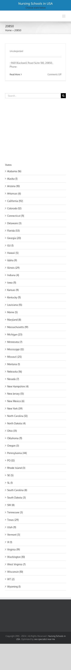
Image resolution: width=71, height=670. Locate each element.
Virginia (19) (13, 549)
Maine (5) (12, 312)
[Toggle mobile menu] (64, 16)
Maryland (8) (14, 319)
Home (8, 30)
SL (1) (10, 482)
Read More (15, 74)
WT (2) (10, 579)
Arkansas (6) (14, 193)
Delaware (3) (14, 223)
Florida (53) (13, 230)
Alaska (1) (12, 178)
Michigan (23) (14, 334)
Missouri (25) (14, 356)
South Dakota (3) (16, 497)
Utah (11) (11, 527)
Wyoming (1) (14, 586)
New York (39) (14, 408)
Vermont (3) (13, 534)
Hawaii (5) (12, 252)
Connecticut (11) (15, 215)
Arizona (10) (13, 186)
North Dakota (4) (16, 423)
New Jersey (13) (15, 393)
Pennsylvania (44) (17, 453)
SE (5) (10, 475)
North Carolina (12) (17, 415)
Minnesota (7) (14, 341)
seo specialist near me (44, 639)
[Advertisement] (34, 130)
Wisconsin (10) (15, 571)
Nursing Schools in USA (35, 3)
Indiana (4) (13, 275)
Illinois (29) (13, 267)
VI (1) (9, 542)
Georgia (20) (14, 238)
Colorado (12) (14, 208)
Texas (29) (13, 519)
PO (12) (11, 460)
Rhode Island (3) (16, 467)
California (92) (15, 200)
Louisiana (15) (14, 304)
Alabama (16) (14, 171)
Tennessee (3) (15, 512)
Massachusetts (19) (17, 327)
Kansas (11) (13, 289)
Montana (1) (13, 364)
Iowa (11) (11, 282)
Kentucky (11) (14, 297)
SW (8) (10, 504)
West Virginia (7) (16, 564)
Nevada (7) (13, 379)
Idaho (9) (12, 260)
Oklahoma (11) (14, 438)
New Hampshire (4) (17, 386)
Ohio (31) (12, 430)
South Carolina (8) (17, 490)
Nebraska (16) (14, 371)
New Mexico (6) (15, 401)
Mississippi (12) (15, 349)
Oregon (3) (13, 445)
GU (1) (10, 245)
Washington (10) (16, 556)
